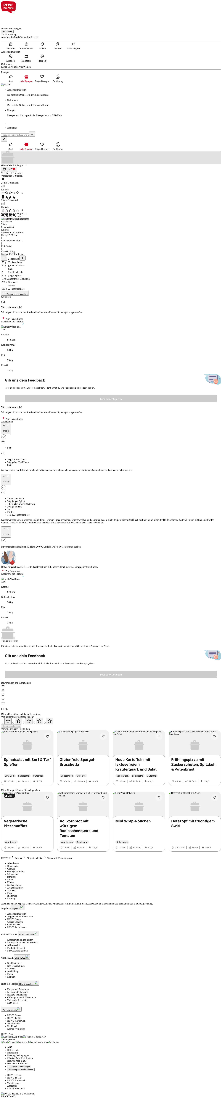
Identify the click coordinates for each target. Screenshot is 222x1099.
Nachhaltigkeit (14, 963)
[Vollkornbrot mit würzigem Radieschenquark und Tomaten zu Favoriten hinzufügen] (103, 797)
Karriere (11, 968)
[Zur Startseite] (11, 18)
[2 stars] (18, 721)
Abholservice (13, 945)
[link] (114, 92)
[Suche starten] (32, 134)
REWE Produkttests (16, 927)
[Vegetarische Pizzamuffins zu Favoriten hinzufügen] (47, 797)
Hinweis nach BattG (17, 1061)
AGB (10, 1047)
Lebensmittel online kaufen (20, 940)
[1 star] (8, 721)
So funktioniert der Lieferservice (22, 942)
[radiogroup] (111, 721)
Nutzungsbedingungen (18, 1055)
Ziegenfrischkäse (34, 858)
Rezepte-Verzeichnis (17, 994)
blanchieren (71, 470)
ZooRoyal (12, 1026)
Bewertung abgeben (11, 726)
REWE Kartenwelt (16, 1020)
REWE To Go (14, 1018)
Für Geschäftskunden (17, 950)
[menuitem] (11, 45)
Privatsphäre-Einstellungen (20, 1058)
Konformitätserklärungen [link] (19, 1066)
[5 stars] (49, 721)
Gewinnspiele (13, 924)
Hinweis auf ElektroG (17, 1063)
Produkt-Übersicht (16, 948)
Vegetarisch (7, 173)
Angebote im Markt (16, 913)
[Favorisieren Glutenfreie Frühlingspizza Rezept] (12, 169)
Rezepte (18, 858)
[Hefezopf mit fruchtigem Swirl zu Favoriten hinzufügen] (214, 797)
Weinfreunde (13, 1023)
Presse (10, 974)
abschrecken (126, 470)
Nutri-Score (12, 1003)
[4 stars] (39, 721)
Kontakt (11, 976)
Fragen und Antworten (18, 989)
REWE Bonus (14, 919)
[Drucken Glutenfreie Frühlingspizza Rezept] (4, 169)
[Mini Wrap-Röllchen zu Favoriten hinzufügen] (159, 797)
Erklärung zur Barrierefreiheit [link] (20, 1070)
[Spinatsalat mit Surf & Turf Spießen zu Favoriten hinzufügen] (47, 736)
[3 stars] (28, 721)
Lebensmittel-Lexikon (17, 992)
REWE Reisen (14, 1015)
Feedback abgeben (111, 398)
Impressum (12, 1052)
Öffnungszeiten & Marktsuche (21, 997)
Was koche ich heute (17, 1000)
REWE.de (6, 858)
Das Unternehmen (16, 966)
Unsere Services (15, 922)
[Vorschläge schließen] (4, 139)
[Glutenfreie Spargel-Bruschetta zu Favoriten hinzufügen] (103, 736)
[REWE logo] (6, 84)
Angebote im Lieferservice (20, 916)
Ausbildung (12, 971)
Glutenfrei (18, 173)
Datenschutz (13, 1050)
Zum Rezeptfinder (14, 319)
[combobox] (15, 135)
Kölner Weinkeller (16, 1029)
